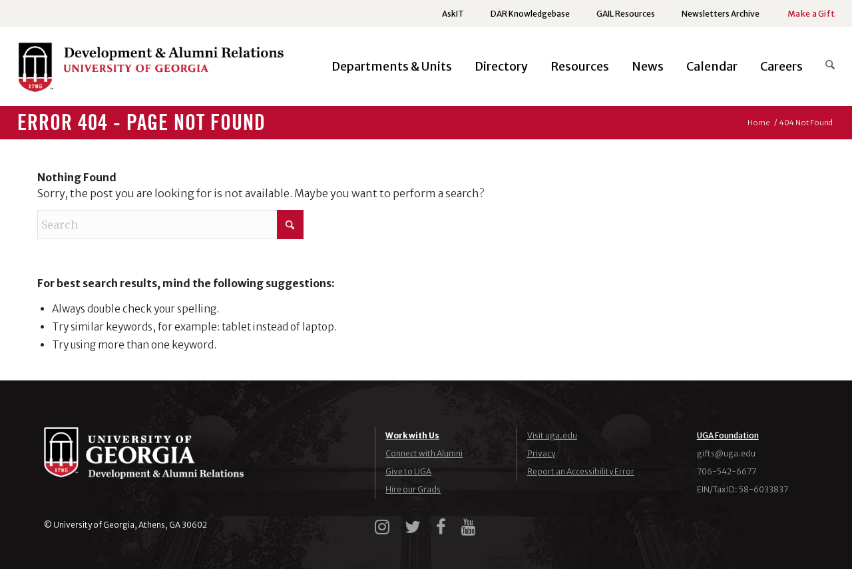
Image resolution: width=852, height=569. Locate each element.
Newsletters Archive (720, 14)
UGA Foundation (728, 435)
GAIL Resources (625, 14)
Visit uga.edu (552, 435)
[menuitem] (453, 14)
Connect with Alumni (424, 453)
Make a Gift (811, 14)
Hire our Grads (413, 489)
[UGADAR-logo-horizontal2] (150, 70)
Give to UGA (408, 471)
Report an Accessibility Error (580, 471)
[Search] (824, 67)
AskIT (453, 14)
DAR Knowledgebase (530, 14)
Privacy (541, 453)
